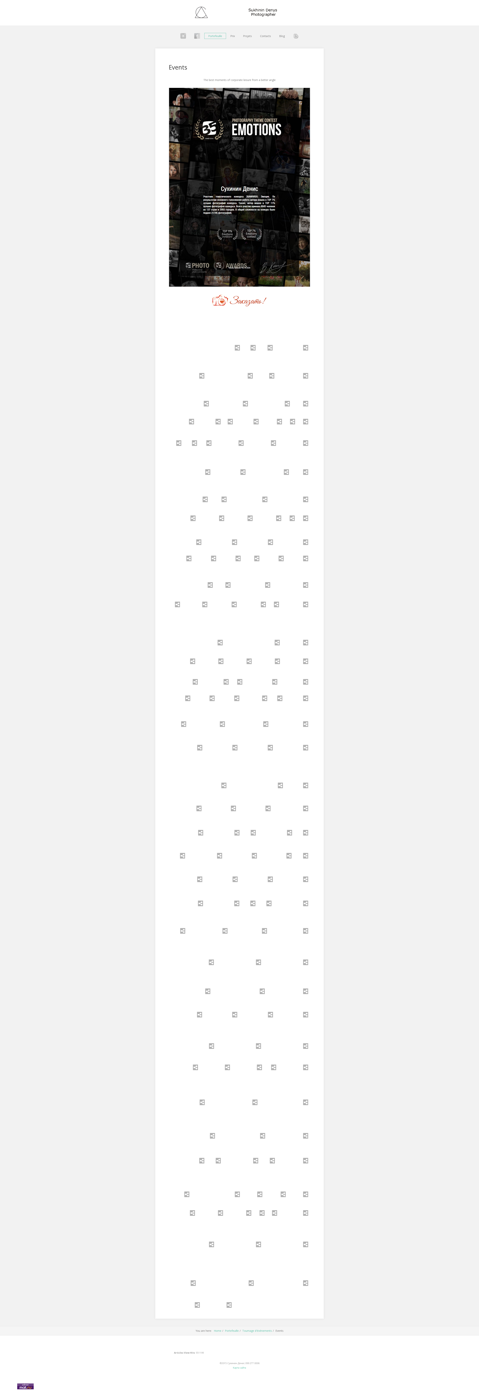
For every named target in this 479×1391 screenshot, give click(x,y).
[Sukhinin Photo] (239, 12)
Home (217, 1330)
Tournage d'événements (257, 1330)
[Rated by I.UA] (8, 1388)
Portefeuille (215, 36)
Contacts (265, 36)
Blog (282, 36)
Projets (247, 36)
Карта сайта (239, 1367)
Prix (232, 36)
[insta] (183, 36)
